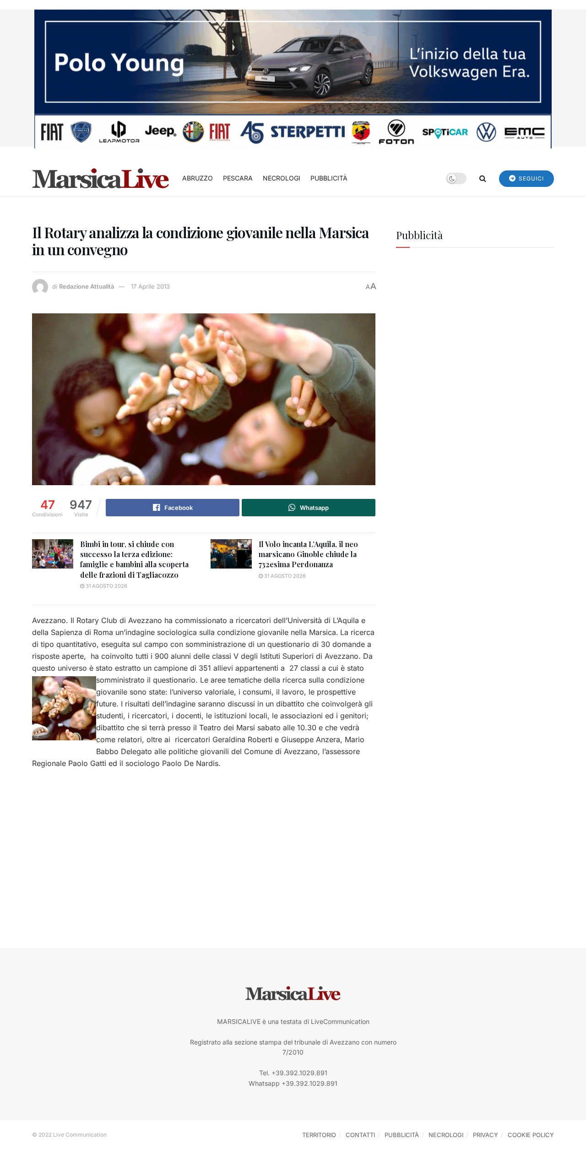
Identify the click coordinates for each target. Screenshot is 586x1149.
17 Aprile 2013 (150, 286)
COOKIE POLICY (531, 1134)
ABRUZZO (197, 178)
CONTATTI (360, 1134)
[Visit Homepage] (100, 178)
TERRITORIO (319, 1134)
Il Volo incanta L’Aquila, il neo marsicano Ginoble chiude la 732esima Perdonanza (308, 554)
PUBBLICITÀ (328, 178)
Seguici (530, 178)
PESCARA (238, 178)
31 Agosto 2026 (105, 586)
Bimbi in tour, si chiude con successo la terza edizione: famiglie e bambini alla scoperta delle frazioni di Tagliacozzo (134, 559)
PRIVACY (485, 1134)
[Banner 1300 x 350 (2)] (293, 78)
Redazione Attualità (86, 286)
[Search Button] (482, 178)
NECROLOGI (281, 178)
